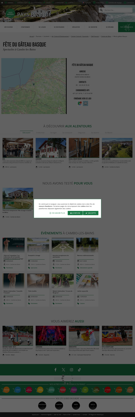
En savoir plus (58, 213)
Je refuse (76, 213)
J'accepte (92, 213)
